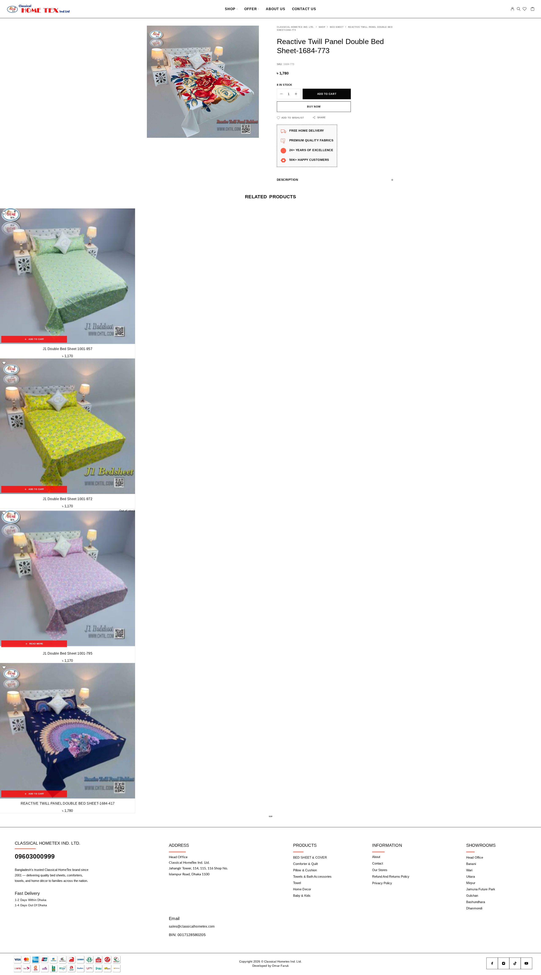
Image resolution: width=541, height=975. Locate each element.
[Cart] (533, 9)
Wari (469, 870)
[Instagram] (503, 963)
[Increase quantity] (297, 94)
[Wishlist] (525, 9)
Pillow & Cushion (305, 870)
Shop (230, 9)
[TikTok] (515, 963)
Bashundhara (475, 902)
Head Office (474, 857)
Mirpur (470, 883)
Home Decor (302, 889)
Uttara (470, 876)
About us (275, 9)
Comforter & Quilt (305, 864)
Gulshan (472, 895)
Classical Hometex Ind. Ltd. (295, 27)
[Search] (519, 9)
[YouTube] (526, 963)
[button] (34, 339)
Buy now (313, 106)
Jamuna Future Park (480, 889)
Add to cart (326, 93)
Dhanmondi (474, 908)
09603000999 (35, 856)
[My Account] (512, 9)
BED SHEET (336, 27)
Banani (471, 864)
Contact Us (304, 9)
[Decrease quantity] (280, 94)
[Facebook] (492, 963)
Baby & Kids (302, 895)
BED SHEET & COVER (310, 857)
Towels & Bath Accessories (312, 876)
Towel (297, 883)
